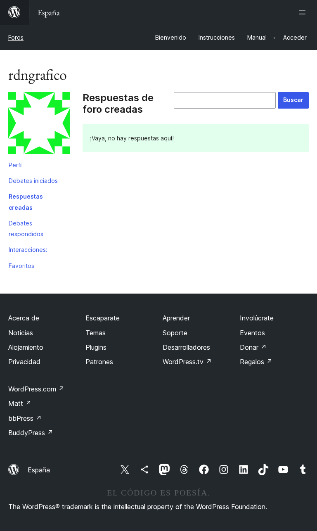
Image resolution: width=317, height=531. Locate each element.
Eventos (252, 333)
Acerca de (23, 318)
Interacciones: (28, 249)
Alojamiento (25, 347)
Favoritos (21, 265)
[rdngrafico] (39, 124)
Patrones (99, 362)
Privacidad (24, 362)
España (39, 470)
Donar (253, 347)
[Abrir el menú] (304, 12)
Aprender (176, 318)
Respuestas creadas (26, 202)
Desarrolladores (186, 347)
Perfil (16, 164)
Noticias (20, 333)
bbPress (25, 418)
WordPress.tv (187, 362)
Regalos (256, 362)
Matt (19, 403)
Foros (16, 37)
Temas (95, 333)
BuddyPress (30, 433)
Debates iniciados (33, 180)
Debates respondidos (26, 228)
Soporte (175, 333)
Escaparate (102, 318)
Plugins (95, 347)
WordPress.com (36, 389)
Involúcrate (257, 318)
